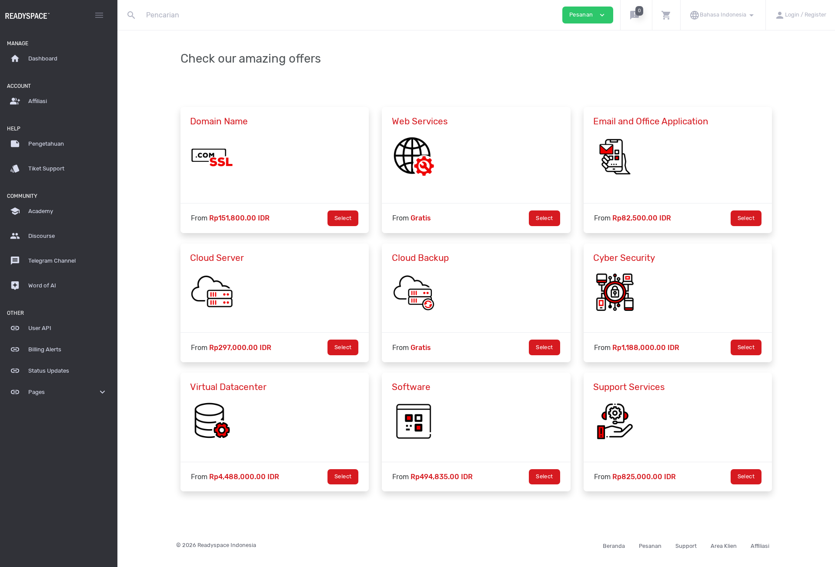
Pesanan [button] (587, 15)
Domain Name (219, 121)
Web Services (420, 121)
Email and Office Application (650, 121)
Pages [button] (58, 392)
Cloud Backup (420, 258)
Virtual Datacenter (228, 387)
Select (342, 218)
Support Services (629, 387)
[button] (636, 15)
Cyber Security (624, 258)
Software (411, 387)
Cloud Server (217, 258)
